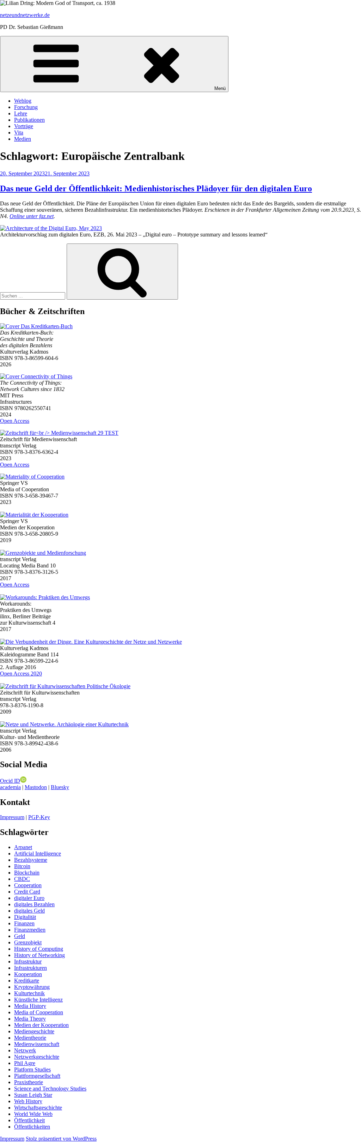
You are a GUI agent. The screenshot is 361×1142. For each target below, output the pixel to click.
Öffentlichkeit (29, 1120)
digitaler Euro (29, 898)
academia (10, 787)
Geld (19, 936)
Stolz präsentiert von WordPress (61, 1139)
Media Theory (30, 1019)
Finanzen (24, 923)
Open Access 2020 (21, 674)
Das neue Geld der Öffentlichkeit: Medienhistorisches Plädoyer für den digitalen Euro (156, 188)
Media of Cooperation (38, 1012)
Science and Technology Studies (50, 1089)
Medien (22, 139)
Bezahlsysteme (30, 860)
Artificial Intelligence (37, 853)
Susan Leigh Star (33, 1095)
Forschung (26, 107)
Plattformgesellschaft (37, 1076)
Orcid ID (10, 781)
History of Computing (38, 949)
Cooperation (28, 885)
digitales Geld (29, 911)
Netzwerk (25, 1050)
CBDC (22, 879)
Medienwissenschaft (36, 1044)
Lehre (20, 113)
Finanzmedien (29, 930)
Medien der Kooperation (41, 1025)
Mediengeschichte (34, 1031)
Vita (18, 133)
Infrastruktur (28, 961)
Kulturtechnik (29, 993)
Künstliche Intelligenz (38, 1000)
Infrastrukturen (30, 968)
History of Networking (39, 955)
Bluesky (60, 787)
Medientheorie (30, 1038)
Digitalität (25, 917)
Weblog (22, 101)
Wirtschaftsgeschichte (38, 1108)
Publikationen (29, 120)
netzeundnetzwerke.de (25, 15)
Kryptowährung (32, 987)
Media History (30, 1006)
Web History (28, 1101)
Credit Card (27, 892)
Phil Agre (24, 1063)
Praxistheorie (28, 1082)
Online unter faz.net (32, 216)
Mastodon (36, 787)
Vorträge (23, 126)
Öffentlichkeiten (32, 1127)
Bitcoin (22, 866)
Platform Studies (32, 1069)
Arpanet (23, 847)
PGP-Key (39, 817)
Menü (220, 88)
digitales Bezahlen (34, 904)
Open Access (14, 421)
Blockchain (26, 873)
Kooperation (28, 974)
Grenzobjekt (28, 942)
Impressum (12, 817)
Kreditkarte (26, 981)
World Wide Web (33, 1114)
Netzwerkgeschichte (36, 1057)
